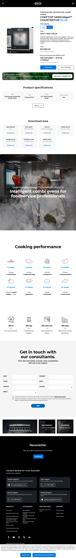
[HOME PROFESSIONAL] (38, 3)
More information (35, 549)
